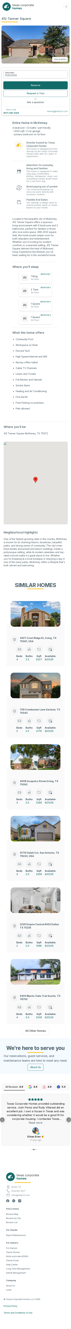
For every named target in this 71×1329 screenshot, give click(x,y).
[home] (17, 6)
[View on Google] (35, 1130)
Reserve (35, 85)
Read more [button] (35, 1122)
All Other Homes (35, 1030)
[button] (66, 7)
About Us (35, 1067)
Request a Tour (35, 93)
